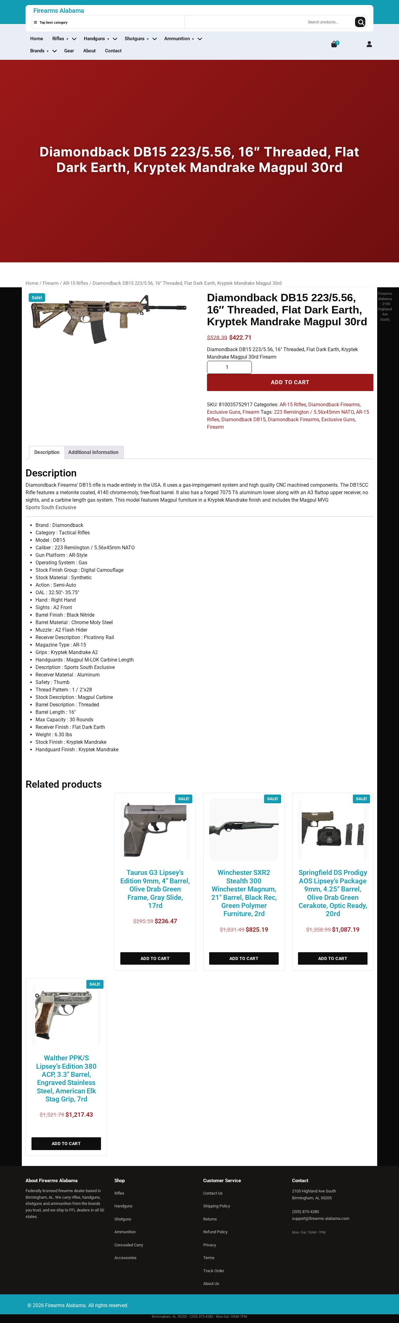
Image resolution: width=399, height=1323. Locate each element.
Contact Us (213, 1193)
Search (360, 22)
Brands (37, 51)
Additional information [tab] (93, 452)
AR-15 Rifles (75, 283)
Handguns (94, 38)
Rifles (58, 38)
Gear (69, 51)
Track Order (213, 1270)
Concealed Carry (128, 1245)
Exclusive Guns (223, 412)
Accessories (125, 1257)
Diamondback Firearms (334, 405)
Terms (208, 1257)
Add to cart (290, 382)
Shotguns (135, 38)
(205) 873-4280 (305, 1211)
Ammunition (177, 38)
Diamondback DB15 (243, 420)
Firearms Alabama (58, 10)
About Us (211, 1283)
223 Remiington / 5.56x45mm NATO (314, 412)
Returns (210, 1219)
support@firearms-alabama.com (320, 1218)
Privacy (209, 1245)
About (89, 51)
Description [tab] (47, 452)
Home (36, 38)
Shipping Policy (216, 1206)
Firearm (51, 283)
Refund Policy (215, 1232)
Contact (113, 51)
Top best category (53, 23)
